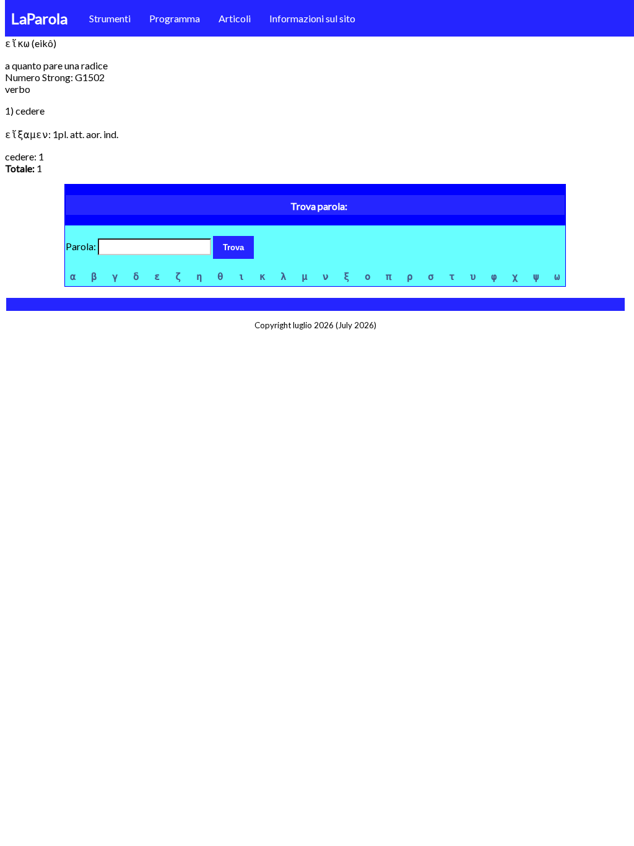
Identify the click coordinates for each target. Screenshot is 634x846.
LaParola (39, 18)
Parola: (82, 246)
